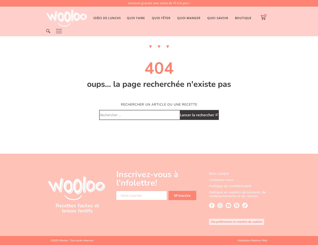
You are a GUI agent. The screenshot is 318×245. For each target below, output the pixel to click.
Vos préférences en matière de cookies (236, 221)
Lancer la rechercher (197, 114)
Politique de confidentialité (230, 186)
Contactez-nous (221, 179)
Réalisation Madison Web (252, 240)
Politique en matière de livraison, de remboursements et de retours (237, 194)
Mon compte (219, 173)
